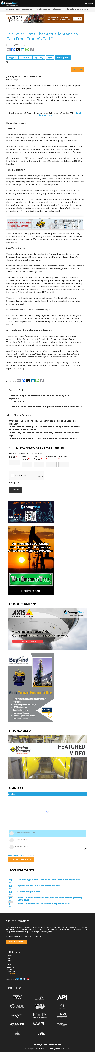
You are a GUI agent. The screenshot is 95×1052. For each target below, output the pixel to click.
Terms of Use (55, 1044)
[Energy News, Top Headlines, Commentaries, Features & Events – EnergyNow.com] (9, 3)
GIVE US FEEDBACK (16, 942)
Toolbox (10, 967)
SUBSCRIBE (11, 974)
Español (25, 57)
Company (51, 457)
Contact (10, 969)
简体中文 (39, 57)
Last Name (38, 457)
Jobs (8, 962)
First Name (26, 457)
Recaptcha (14, 482)
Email (13, 457)
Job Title (62, 457)
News (9, 958)
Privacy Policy (40, 1044)
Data (9, 960)
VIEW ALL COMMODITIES (20, 859)
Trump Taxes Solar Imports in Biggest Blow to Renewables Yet (45, 406)
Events (9, 965)
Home (9, 956)
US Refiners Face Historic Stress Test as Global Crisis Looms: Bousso (43, 438)
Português (62, 57)
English (12, 57)
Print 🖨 (78, 69)
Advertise (11, 971)
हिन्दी (50, 57)
